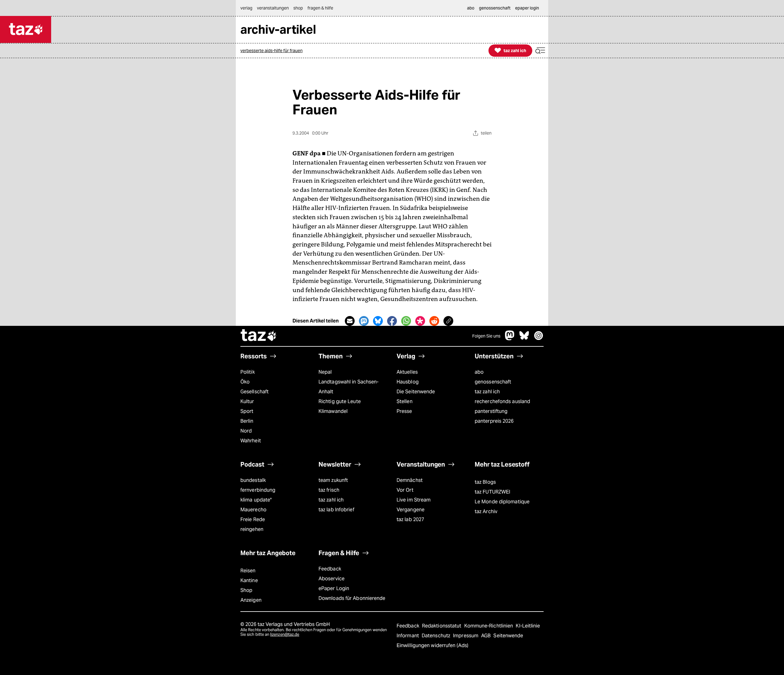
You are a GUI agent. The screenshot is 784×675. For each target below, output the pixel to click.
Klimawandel (333, 411)
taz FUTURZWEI (492, 492)
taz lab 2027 (410, 519)
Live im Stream (414, 500)
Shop (246, 590)
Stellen (405, 401)
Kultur (247, 401)
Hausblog (408, 382)
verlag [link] (246, 8)
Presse (404, 411)
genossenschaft (493, 382)
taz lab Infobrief (336, 509)
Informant (408, 635)
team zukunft (333, 480)
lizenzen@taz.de (284, 634)
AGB (486, 635)
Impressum (466, 635)
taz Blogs (485, 482)
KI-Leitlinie (528, 626)
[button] (540, 50)
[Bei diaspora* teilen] (420, 321)
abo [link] (470, 8)
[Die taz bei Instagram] (539, 338)
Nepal (325, 372)
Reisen (248, 570)
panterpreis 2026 (494, 421)
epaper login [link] (527, 8)
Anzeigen (251, 600)
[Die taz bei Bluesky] (524, 338)
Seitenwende (508, 635)
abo (479, 372)
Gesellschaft (254, 391)
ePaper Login (333, 588)
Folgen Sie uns (486, 336)
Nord (246, 431)
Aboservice (331, 578)
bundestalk (253, 480)
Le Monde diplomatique (502, 501)
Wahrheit (250, 440)
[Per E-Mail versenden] (350, 321)
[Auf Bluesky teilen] (378, 321)
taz (258, 336)
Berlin (247, 421)
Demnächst (410, 480)
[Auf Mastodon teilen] (364, 321)
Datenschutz (436, 635)
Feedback (329, 569)
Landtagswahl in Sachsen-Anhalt (348, 387)
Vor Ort (405, 490)
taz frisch (328, 490)
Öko (245, 382)
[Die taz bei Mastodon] (510, 338)
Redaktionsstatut (442, 626)
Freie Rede (252, 519)
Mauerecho (253, 509)
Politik (247, 372)
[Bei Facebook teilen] (392, 321)
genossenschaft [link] (495, 8)
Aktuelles (407, 372)
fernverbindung (257, 490)
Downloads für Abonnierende (352, 598)
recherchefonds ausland (502, 401)
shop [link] (298, 8)
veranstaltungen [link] (273, 8)
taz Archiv (486, 511)
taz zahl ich (487, 391)
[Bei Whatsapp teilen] (406, 321)
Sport (246, 411)
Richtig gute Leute (339, 401)
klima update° (256, 500)
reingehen (251, 529)
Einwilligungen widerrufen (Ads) (432, 645)
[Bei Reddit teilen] (434, 321)
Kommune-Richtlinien (489, 626)
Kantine (249, 580)
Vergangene (410, 509)
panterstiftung (491, 411)
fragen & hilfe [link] (320, 8)
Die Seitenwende (416, 391)
